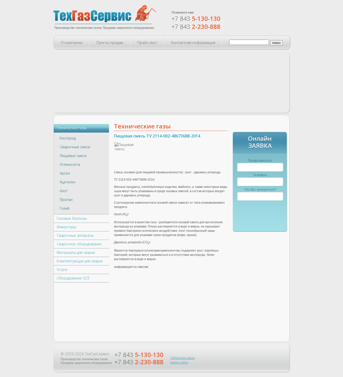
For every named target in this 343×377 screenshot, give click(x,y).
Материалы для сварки (76, 252)
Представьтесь (260, 160)
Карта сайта (179, 362)
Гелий (64, 208)
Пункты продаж (109, 42)
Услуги (62, 269)
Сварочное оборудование (79, 244)
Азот (64, 190)
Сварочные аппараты (75, 235)
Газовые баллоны (72, 218)
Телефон (260, 175)
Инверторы (66, 226)
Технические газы (71, 127)
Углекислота (70, 164)
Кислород (68, 138)
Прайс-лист (147, 42)
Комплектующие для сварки (80, 261)
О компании (71, 42)
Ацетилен (67, 182)
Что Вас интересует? (260, 189)
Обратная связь (182, 357)
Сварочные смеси (75, 146)
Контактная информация (193, 42)
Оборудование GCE (73, 278)
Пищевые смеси (73, 155)
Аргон (65, 173)
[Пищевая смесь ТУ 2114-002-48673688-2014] (126, 150)
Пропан (66, 199)
